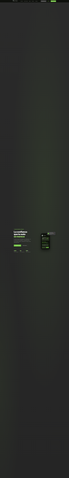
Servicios (22, 1)
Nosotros (33, 1)
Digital (30, 1)
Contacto (36, 1)
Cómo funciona (26, 1)
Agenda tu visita (18, 245)
